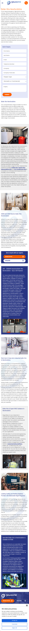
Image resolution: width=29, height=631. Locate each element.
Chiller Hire (14, 167)
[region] (14, 619)
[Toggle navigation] (2, 3)
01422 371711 (8, 256)
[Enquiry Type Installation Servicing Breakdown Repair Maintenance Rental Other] (14, 77)
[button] (27, 605)
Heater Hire (21, 167)
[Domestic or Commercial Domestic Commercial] (14, 81)
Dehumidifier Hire (6, 169)
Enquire (7, 260)
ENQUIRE (19, 600)
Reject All (14, 628)
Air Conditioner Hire (20, 169)
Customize (14, 624)
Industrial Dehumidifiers (14, 444)
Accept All (14, 620)
